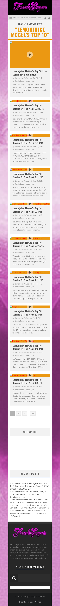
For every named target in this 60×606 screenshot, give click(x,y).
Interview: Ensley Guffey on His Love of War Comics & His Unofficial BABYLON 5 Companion (29, 506)
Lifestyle (22, 602)
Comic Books (20, 81)
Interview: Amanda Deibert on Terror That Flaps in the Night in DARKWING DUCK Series (28, 501)
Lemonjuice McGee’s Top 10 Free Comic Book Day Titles (30, 73)
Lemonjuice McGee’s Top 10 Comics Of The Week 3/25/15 (28, 107)
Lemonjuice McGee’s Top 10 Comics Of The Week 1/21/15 (28, 381)
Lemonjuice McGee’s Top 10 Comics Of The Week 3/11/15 (28, 175)
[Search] (45, 17)
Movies (38, 602)
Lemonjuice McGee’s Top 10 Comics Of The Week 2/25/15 (28, 244)
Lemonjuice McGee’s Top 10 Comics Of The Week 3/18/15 (28, 141)
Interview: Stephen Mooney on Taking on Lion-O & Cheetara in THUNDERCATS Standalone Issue (28, 494)
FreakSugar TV (31, 81)
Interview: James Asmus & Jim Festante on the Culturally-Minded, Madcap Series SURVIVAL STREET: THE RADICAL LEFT (30, 486)
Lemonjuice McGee (22, 78)
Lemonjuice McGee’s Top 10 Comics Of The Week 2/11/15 (28, 278)
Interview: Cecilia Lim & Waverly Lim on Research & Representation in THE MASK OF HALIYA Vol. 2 (28, 513)
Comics (30, 602)
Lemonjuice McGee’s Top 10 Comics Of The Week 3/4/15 (28, 210)
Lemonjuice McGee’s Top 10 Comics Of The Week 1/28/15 (28, 347)
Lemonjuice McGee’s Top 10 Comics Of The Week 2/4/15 (28, 313)
